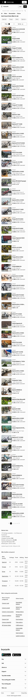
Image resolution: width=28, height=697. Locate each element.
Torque (4, 567)
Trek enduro (19, 622)
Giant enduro (19, 633)
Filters (7, 24)
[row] (5, 27)
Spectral (4, 562)
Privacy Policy (24, 693)
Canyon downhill (6, 622)
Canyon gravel (6, 608)
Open (24, 2)
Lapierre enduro (20, 636)
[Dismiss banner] (2, 2)
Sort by (19, 24)
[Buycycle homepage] (5, 6)
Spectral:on (5, 576)
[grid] (5, 27)
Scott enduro (19, 619)
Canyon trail (5, 619)
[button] (15, 32)
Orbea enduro (20, 612)
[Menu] (1, 6)
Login (20, 6)
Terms (2, 693)
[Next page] (19, 523)
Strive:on (4, 585)
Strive (3, 571)
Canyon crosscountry (8, 612)
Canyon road (5, 603)
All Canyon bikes (6, 625)
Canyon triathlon (6, 615)
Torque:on (5, 581)
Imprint (12, 693)
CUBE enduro (19, 625)
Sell (25, 6)
